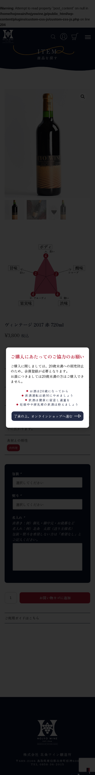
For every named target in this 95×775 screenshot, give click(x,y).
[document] (47, 387)
